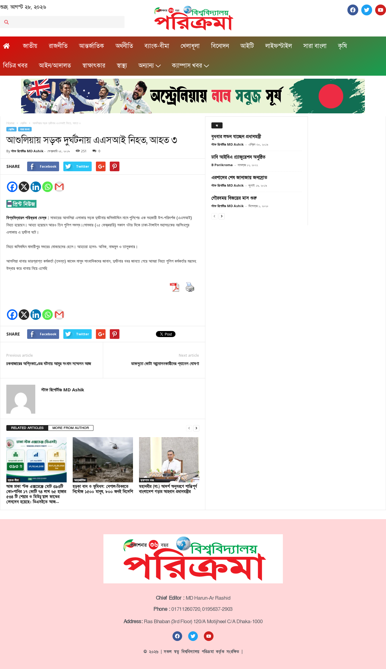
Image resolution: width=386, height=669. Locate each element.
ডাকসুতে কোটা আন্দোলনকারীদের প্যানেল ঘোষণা (165, 363)
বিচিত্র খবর (15, 66)
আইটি (247, 46)
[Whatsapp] (47, 186)
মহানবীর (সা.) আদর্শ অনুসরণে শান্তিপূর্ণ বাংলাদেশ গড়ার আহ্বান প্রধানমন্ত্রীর (168, 489)
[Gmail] (59, 186)
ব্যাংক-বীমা (156, 46)
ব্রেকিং (11, 129)
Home (10, 123)
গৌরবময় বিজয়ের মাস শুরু (234, 198)
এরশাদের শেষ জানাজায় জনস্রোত (239, 178)
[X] (24, 186)
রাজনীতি (58, 46)
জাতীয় (30, 46)
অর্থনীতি (124, 46)
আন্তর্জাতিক (91, 46)
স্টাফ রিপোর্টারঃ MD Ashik (27, 151)
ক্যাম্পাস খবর (187, 66)
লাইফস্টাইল (278, 46)
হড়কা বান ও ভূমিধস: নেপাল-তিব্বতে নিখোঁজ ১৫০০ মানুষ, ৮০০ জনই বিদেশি (103, 489)
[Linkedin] (35, 186)
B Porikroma (222, 165)
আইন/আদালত (55, 66)
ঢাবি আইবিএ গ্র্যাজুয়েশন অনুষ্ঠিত (238, 157)
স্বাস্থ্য (122, 66)
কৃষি (342, 46)
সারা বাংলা (315, 46)
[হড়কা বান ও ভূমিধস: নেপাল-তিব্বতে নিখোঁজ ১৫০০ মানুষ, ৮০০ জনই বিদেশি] (103, 459)
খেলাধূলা (190, 46)
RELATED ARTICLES (27, 428)
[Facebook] (12, 186)
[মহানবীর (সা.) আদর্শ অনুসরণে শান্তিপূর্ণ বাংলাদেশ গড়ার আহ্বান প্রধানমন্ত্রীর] (169, 459)
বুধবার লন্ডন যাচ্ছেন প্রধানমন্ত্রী (236, 137)
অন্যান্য (146, 66)
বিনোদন (220, 46)
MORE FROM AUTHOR (70, 428)
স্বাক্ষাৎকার (93, 66)
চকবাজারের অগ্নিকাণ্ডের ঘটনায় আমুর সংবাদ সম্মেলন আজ (48, 363)
